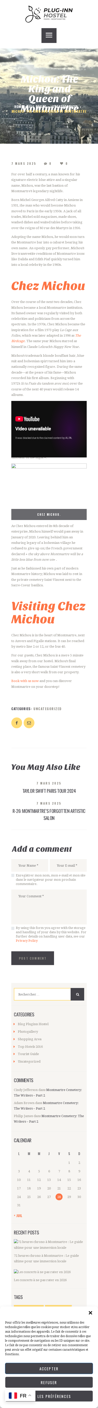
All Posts (37, 106)
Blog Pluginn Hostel (33, 1024)
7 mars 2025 (23, 163)
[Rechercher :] (49, 994)
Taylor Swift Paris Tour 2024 (49, 790)
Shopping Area (29, 1039)
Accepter (49, 1368)
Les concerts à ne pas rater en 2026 (40, 1280)
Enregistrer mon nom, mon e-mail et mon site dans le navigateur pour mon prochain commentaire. (50, 879)
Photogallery (28, 1031)
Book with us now (25, 681)
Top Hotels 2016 (30, 1047)
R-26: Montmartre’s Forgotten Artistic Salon (49, 814)
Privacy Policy (27, 941)
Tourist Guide (28, 1054)
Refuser (49, 1382)
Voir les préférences (49, 1396)
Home (18, 106)
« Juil (18, 1215)
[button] (90, 1312)
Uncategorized (65, 106)
